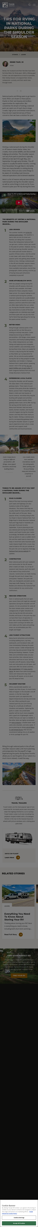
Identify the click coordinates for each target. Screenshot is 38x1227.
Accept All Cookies (19, 1223)
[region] (19, 1213)
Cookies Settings (19, 1217)
